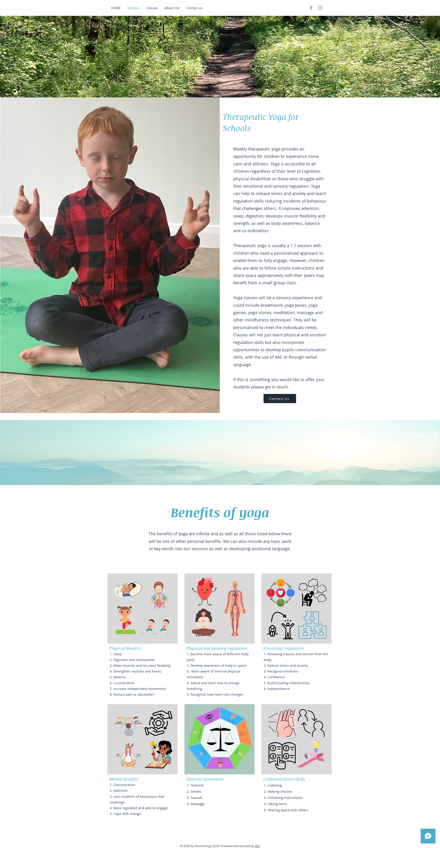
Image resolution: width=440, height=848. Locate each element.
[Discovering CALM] (320, 8)
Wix (257, 846)
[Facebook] (311, 8)
